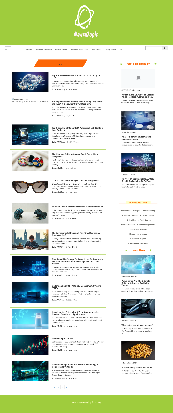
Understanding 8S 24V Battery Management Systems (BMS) (76, 286)
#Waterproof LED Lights (131, 210)
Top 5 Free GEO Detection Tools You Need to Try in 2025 (76, 76)
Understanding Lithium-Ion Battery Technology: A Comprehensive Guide (75, 365)
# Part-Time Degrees (138, 238)
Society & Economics (79, 49)
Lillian (123, 132)
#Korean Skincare (128, 224)
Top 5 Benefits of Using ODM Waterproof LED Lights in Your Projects (77, 129)
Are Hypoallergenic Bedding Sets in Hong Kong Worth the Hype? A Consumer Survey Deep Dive (77, 102)
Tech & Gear (96, 49)
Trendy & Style (110, 49)
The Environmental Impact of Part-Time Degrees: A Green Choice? (76, 234)
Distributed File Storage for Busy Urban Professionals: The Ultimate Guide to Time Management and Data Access (77, 261)
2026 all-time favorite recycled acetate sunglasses (75, 180)
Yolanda (124, 363)
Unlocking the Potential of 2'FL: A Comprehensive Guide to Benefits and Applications (75, 313)
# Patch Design (145, 220)
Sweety (124, 276)
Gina (55, 89)
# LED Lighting (149, 210)
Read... (76, 89)
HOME (29, 49)
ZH (121, 49)
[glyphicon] (164, 48)
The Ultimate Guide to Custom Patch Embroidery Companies (75, 155)
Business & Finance (44, 49)
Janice (123, 320)
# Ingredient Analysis (138, 229)
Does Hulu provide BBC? (63, 338)
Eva (122, 174)
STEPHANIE (126, 90)
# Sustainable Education (138, 243)
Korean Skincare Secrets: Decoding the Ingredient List (77, 206)
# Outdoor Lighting (130, 215)
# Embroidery (131, 220)
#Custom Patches (147, 215)
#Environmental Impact (138, 234)
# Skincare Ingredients (146, 224)
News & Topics (61, 49)
